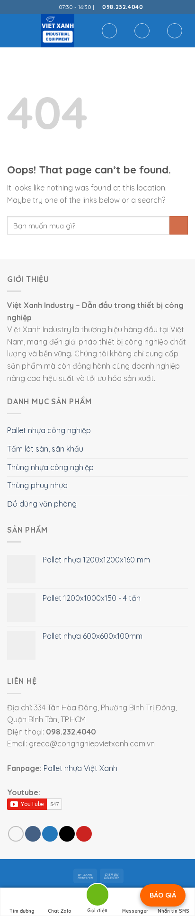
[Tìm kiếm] (109, 30)
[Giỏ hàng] (174, 30)
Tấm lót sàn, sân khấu (45, 448)
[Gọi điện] (97, 896)
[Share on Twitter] (50, 834)
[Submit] (178, 225)
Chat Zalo (59, 911)
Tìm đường (22, 911)
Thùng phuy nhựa (37, 485)
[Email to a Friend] (67, 834)
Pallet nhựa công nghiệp (49, 430)
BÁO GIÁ (163, 895)
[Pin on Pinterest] (84, 834)
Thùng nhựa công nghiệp (50, 467)
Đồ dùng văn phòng (42, 503)
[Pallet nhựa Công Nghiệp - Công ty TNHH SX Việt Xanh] (57, 30)
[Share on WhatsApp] (16, 834)
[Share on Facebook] (33, 834)
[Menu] (12, 30)
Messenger (135, 911)
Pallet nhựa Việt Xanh (80, 768)
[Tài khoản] (142, 30)
